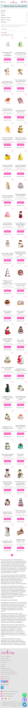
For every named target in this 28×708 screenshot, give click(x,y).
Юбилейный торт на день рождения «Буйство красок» (20, 483)
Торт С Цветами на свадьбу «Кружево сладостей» (20, 224)
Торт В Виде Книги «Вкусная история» (7, 109)
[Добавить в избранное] (12, 38)
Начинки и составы (6, 656)
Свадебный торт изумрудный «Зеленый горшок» (7, 398)
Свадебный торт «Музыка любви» (20, 540)
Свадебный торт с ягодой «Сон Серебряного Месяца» (7, 282)
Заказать (7, 59)
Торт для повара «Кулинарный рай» (7, 224)
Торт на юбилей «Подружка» (7, 312)
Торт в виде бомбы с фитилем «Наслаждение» (7, 54)
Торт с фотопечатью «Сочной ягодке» (20, 284)
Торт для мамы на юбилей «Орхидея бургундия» (7, 483)
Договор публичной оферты (8, 672)
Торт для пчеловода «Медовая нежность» (20, 166)
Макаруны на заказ (6, 17)
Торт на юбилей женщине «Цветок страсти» (7, 340)
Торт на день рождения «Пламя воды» (7, 368)
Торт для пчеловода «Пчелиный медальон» (7, 196)
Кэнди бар (3, 22)
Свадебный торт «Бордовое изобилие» (20, 369)
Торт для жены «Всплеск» (20, 455)
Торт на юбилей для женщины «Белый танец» (20, 398)
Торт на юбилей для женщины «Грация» (20, 511)
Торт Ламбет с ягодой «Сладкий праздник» (7, 254)
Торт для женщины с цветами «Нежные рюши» (20, 427)
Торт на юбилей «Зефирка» (20, 312)
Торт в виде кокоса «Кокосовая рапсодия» (20, 53)
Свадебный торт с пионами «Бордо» (7, 513)
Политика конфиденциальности (9, 674)
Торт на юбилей (14, 25)
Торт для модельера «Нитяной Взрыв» (20, 195)
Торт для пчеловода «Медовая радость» (7, 138)
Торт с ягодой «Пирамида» (20, 341)
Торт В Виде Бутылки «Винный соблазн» (20, 81)
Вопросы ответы (5, 668)
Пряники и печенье (5, 19)
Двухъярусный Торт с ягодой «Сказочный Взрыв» (20, 253)
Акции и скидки (4, 658)
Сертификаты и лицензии (7, 670)
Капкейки (3, 15)
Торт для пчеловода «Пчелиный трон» (7, 166)
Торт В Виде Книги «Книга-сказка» (21, 111)
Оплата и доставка (6, 660)
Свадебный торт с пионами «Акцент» (7, 541)
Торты (2, 13)
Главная (3, 25)
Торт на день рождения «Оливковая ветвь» (7, 455)
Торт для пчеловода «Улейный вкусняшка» (20, 138)
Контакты (3, 662)
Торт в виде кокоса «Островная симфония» (7, 82)
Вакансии (3, 666)
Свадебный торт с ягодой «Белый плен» (7, 427)
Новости (3, 664)
